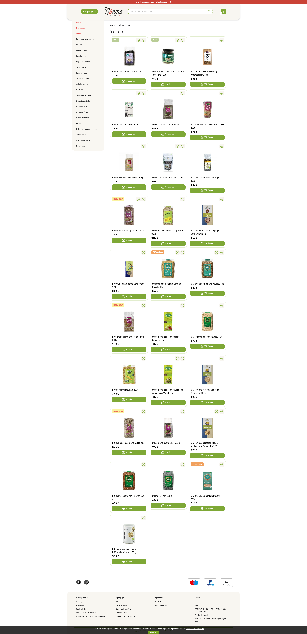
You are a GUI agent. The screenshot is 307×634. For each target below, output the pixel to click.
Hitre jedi (80, 90)
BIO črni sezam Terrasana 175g (127, 71)
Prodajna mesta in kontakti (126, 616)
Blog (196, 605)
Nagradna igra (200, 602)
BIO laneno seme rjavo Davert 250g (207, 284)
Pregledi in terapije (201, 615)
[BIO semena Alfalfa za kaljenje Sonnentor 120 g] (207, 358)
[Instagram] (86, 582)
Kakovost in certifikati (124, 609)
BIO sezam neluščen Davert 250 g (207, 337)
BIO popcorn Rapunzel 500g (125, 390)
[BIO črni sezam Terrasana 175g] (129, 40)
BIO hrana (80, 45)
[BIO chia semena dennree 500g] (168, 93)
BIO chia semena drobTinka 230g (167, 177)
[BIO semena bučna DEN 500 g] (168, 411)
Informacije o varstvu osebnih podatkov (91, 616)
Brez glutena (81, 50)
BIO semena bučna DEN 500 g (165, 443)
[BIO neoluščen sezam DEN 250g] (129, 146)
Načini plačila (81, 609)
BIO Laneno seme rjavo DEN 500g (128, 230)
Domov (113, 25)
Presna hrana (81, 73)
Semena (129, 25)
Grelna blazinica (83, 140)
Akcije (78, 33)
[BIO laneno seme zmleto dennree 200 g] (129, 305)
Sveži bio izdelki (83, 101)
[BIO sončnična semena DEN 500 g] (129, 411)
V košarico (130, 81)
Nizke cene (80, 28)
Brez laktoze (81, 56)
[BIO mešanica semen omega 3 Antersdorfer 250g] (207, 40)
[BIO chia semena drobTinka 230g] (168, 146)
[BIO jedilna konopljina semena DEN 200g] (207, 93)
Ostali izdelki (81, 146)
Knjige (78, 123)
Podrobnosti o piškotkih (195, 629)
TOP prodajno (158, 252)
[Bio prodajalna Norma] (114, 11)
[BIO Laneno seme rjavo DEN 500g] (129, 199)
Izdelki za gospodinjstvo (86, 129)
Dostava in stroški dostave (86, 613)
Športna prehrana (83, 95)
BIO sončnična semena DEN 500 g (128, 443)
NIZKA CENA (118, 199)
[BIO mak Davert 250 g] (168, 464)
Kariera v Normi (121, 613)
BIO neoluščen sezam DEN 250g (127, 177)
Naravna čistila (82, 112)
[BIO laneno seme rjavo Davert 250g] (207, 252)
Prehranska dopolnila (85, 39)
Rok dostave (80, 605)
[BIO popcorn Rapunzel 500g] (129, 358)
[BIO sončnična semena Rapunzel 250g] (168, 199)
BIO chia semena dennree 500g (166, 124)
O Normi (119, 602)
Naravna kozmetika (84, 107)
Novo (78, 22)
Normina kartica (161, 605)
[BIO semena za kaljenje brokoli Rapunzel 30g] (168, 305)
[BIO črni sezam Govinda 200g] (129, 93)
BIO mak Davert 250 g (161, 496)
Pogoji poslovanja (82, 602)
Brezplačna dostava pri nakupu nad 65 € (155, 2)
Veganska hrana (83, 62)
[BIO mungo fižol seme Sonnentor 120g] (129, 252)
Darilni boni (159, 602)
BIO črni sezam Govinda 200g (126, 124)
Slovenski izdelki (83, 78)
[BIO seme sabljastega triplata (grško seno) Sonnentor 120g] (207, 411)
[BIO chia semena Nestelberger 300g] (207, 146)
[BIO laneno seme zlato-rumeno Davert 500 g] (168, 252)
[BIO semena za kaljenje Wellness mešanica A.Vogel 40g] (168, 358)
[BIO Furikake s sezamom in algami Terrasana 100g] (168, 40)
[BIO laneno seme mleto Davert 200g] (207, 464)
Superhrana (81, 67)
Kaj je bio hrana (121, 605)
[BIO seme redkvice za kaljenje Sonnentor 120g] (207, 199)
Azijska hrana (82, 84)
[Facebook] (78, 582)
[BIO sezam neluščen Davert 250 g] (207, 305)
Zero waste (81, 135)
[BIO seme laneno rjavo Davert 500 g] (129, 464)
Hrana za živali (82, 118)
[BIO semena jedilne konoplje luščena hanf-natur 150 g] (129, 517)
